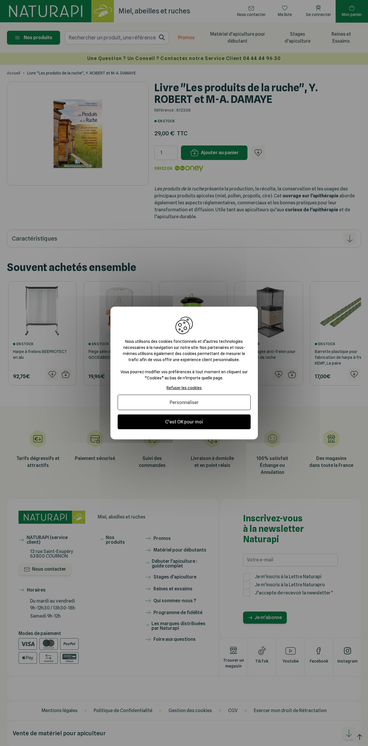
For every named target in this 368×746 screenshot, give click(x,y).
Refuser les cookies (184, 387)
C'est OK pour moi (184, 422)
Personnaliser (184, 402)
